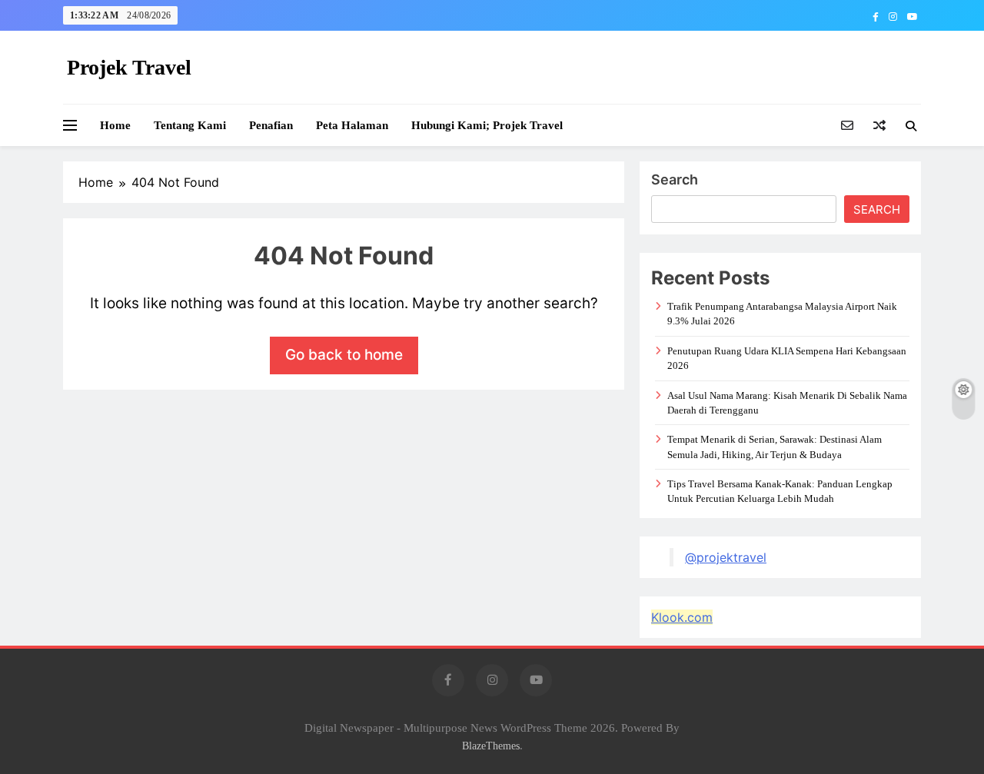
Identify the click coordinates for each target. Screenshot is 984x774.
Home (115, 125)
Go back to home (344, 355)
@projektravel (725, 557)
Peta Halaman (352, 125)
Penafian (271, 125)
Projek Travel (129, 67)
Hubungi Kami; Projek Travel (487, 125)
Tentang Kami (190, 125)
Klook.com (682, 617)
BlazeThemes (491, 745)
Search (674, 179)
